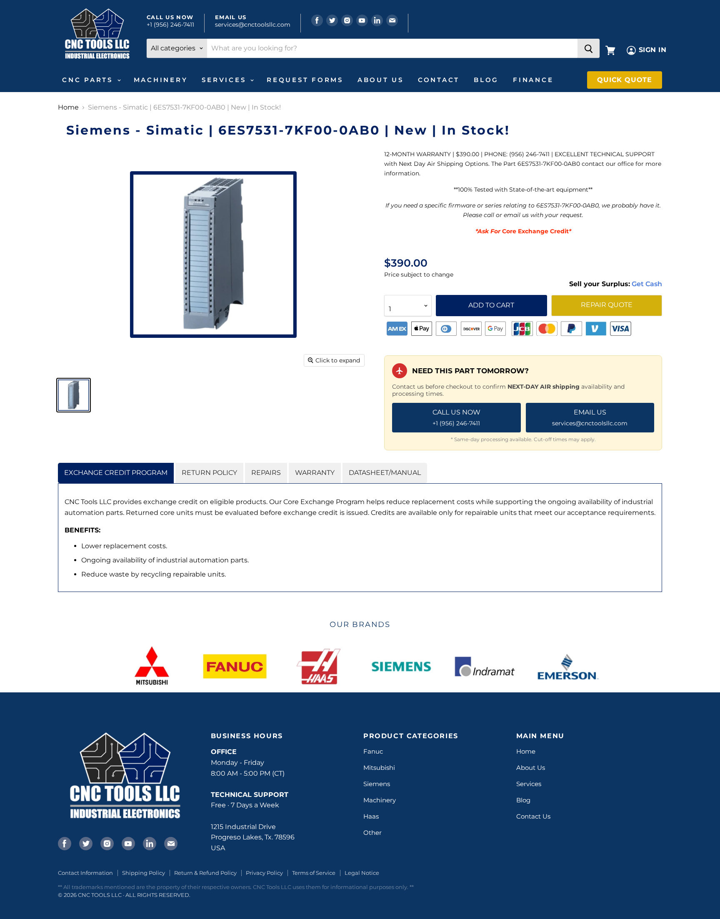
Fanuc (373, 751)
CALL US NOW (456, 417)
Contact (439, 80)
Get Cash (646, 284)
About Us (381, 80)
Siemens (376, 784)
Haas (371, 816)
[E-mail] (170, 842)
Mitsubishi (379, 768)
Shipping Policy (143, 872)
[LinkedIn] (148, 842)
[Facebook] (63, 842)
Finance (533, 80)
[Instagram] (106, 842)
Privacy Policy (264, 872)
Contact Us (533, 816)
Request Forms (305, 80)
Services (225, 80)
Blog (486, 80)
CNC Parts (89, 80)
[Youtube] (127, 842)
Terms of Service (313, 872)
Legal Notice (362, 872)
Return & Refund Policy (205, 872)
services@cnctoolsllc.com (252, 24)
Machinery (161, 80)
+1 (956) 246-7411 (170, 24)
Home (68, 107)
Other (372, 833)
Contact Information (85, 872)
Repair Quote (606, 305)
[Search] (589, 48)
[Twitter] (85, 842)
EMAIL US (590, 417)
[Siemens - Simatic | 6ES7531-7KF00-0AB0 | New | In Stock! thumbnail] (73, 395)
